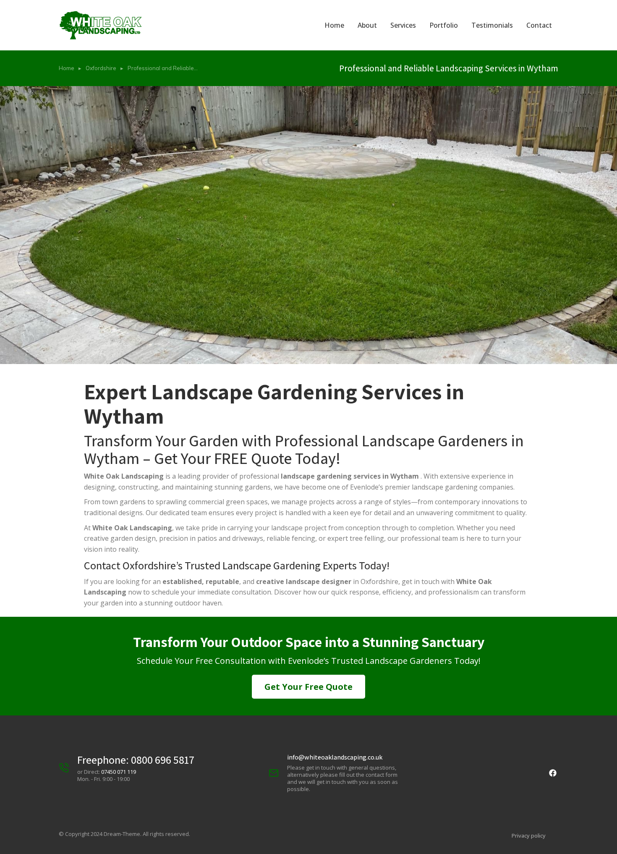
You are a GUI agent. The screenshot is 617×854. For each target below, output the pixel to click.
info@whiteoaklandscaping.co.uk (334, 757)
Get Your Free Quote (308, 686)
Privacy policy (529, 835)
